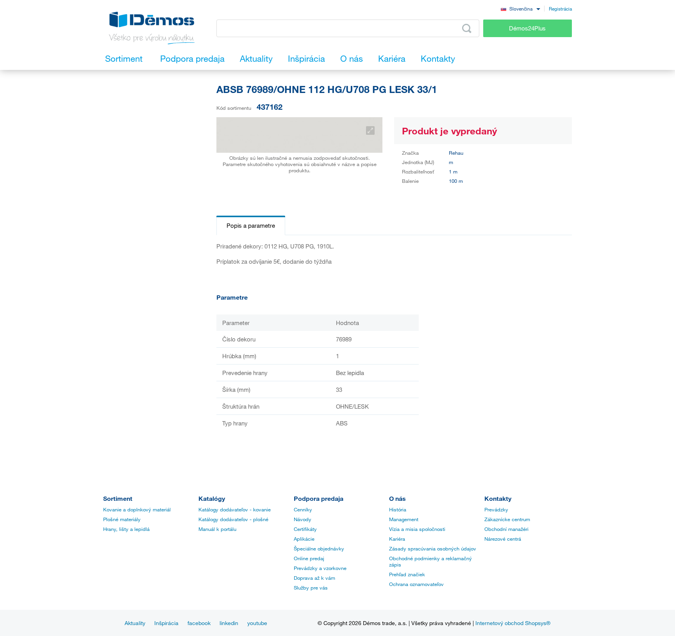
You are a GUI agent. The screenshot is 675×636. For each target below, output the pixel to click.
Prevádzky (496, 509)
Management (403, 519)
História (397, 509)
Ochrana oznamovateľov (416, 584)
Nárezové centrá (502, 539)
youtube (257, 623)
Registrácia (560, 8)
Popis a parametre (251, 225)
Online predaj (309, 558)
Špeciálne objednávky (319, 548)
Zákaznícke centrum (507, 519)
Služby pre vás (311, 587)
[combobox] (520, 8)
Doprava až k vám (314, 578)
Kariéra (397, 539)
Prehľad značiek (407, 574)
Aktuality (135, 623)
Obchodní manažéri (506, 529)
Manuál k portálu (217, 529)
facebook (199, 623)
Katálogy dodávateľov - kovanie (234, 509)
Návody (302, 519)
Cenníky (303, 509)
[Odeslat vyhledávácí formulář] (466, 28)
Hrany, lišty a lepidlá (126, 529)
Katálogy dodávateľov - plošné (233, 519)
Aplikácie (304, 539)
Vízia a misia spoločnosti (417, 529)
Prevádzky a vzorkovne (320, 568)
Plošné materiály (122, 519)
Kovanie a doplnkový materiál (137, 509)
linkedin (229, 623)
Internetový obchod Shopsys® (512, 623)
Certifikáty (305, 529)
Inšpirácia (166, 623)
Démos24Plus (527, 28)
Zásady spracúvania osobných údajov (432, 548)
